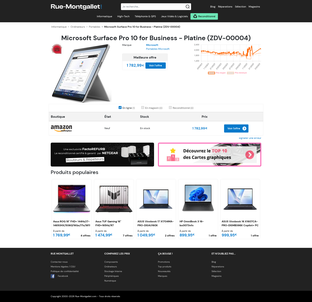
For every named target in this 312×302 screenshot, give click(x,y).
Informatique (104, 16)
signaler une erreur (250, 138)
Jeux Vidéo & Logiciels (174, 16)
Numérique (110, 280)
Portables (94, 26)
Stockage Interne (113, 271)
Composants (111, 261)
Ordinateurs (78, 26)
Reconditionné (206, 16)
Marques (162, 276)
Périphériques (111, 276)
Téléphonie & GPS (145, 16)
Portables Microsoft (157, 49)
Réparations (225, 6)
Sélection (240, 6)
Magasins (254, 6)
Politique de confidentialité (65, 271)
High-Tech (123, 16)
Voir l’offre (155, 65)
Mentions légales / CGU (63, 266)
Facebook (62, 276)
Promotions (164, 261)
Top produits (164, 266)
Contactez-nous (59, 261)
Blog (212, 6)
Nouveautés (164, 271)
